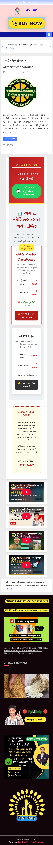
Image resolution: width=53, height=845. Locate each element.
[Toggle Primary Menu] (49, 34)
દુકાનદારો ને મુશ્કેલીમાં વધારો (16, 44)
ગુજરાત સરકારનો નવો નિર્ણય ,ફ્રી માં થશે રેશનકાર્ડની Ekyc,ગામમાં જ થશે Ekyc (31, 584)
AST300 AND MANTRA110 (15, 663)
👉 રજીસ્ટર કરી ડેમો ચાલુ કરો (26, 385)
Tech (8, 48)
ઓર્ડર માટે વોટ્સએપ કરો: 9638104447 (26, 191)
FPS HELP (31, 9)
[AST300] (26, 23)
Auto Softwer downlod (18, 67)
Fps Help (9, 145)
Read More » (11, 139)
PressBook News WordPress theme (31, 842)
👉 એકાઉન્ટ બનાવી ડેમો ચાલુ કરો (26, 315)
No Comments (30, 72)
